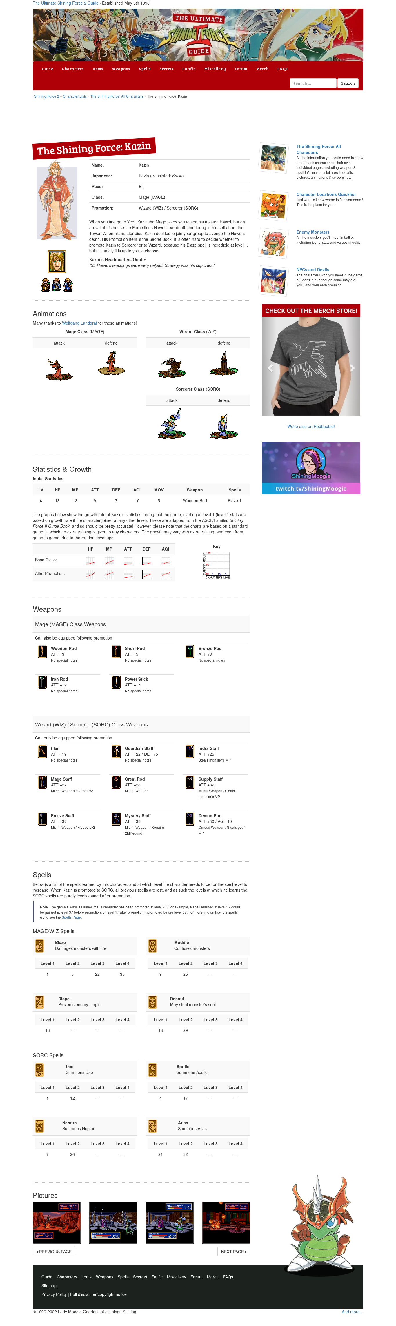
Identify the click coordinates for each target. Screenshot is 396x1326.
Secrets (166, 68)
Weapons (121, 68)
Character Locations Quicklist (326, 194)
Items (97, 68)
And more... (352, 1311)
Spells (145, 68)
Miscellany (215, 68)
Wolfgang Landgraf (79, 323)
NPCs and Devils (313, 269)
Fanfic (188, 68)
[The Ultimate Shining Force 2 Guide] (198, 35)
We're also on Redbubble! (311, 426)
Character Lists (75, 96)
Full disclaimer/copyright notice (98, 1294)
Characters (73, 68)
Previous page (55, 1251)
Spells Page (71, 917)
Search (348, 83)
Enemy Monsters (313, 232)
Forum (241, 68)
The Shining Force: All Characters (116, 96)
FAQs (282, 68)
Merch (262, 68)
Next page (233, 1251)
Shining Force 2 (46, 96)
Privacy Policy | (55, 1294)
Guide (47, 68)
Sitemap (49, 1285)
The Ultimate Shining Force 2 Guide (66, 3)
